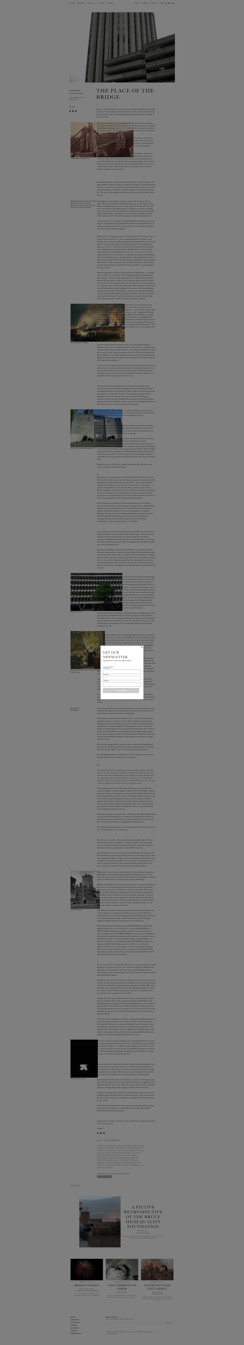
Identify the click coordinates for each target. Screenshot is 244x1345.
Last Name (106, 680)
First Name (106, 674)
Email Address (107, 668)
